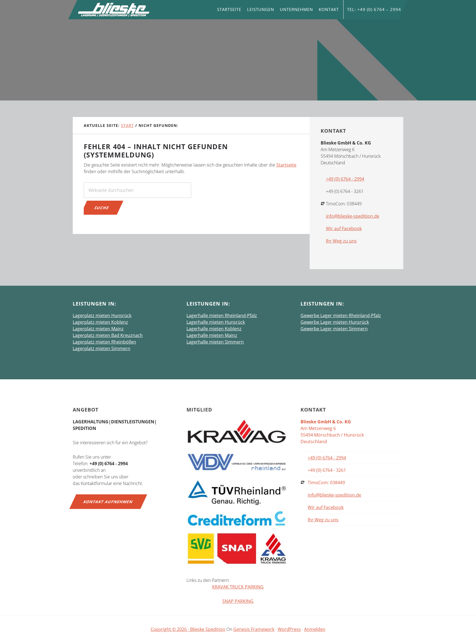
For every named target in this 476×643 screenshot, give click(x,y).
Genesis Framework (253, 629)
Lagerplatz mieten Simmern (101, 348)
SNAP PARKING (237, 601)
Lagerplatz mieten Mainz (98, 329)
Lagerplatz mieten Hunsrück (102, 315)
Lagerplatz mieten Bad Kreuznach (108, 335)
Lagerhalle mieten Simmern (215, 342)
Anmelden (314, 629)
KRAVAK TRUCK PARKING (238, 587)
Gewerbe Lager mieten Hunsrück (335, 322)
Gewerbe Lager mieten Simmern (334, 329)
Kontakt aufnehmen (108, 501)
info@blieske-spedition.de (352, 216)
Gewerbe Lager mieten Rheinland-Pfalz (341, 315)
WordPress (289, 629)
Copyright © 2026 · (170, 629)
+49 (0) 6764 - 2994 (345, 179)
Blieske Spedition (114, 9)
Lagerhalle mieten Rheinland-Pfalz (221, 315)
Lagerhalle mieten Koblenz (214, 329)
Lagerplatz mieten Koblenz (100, 322)
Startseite (286, 165)
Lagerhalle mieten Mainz (211, 335)
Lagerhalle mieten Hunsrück (215, 322)
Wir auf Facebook (344, 228)
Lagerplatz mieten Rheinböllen (104, 342)
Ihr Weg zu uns (341, 241)
